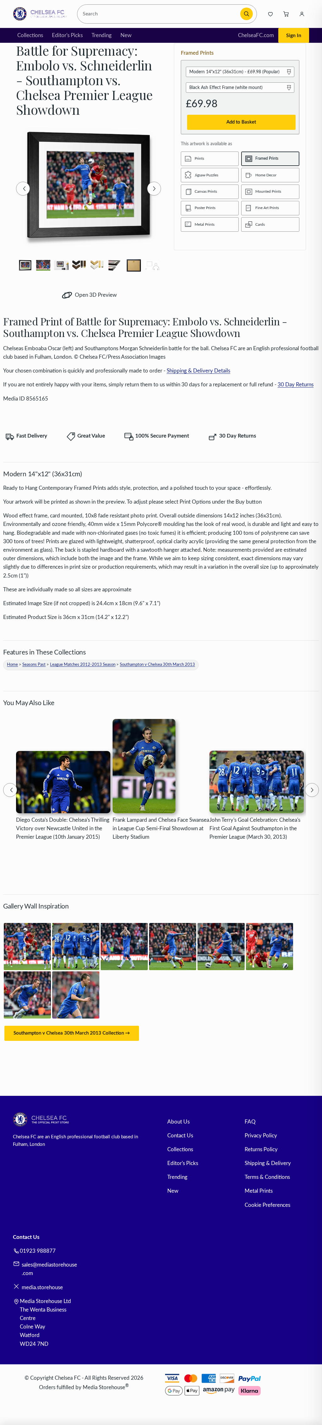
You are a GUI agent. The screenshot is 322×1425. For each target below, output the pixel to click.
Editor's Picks (67, 35)
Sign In (293, 35)
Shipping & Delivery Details (198, 370)
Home (12, 665)
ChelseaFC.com (256, 35)
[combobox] (159, 13)
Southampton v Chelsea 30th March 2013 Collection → (72, 1033)
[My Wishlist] (270, 14)
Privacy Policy (261, 1135)
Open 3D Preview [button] (95, 295)
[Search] (246, 14)
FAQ (250, 1121)
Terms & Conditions (267, 1177)
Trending (102, 35)
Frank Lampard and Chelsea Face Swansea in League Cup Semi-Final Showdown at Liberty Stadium (161, 828)
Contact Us (180, 1135)
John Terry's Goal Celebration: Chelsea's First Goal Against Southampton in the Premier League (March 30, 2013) (254, 828)
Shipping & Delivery (268, 1163)
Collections (30, 35)
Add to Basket (241, 122)
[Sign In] (302, 14)
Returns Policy (261, 1149)
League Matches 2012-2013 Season (82, 665)
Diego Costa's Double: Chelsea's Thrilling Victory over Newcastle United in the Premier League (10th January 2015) (62, 828)
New (125, 35)
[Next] (154, 189)
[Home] (41, 14)
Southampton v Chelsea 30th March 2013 (157, 665)
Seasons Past (34, 665)
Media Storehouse (104, 1387)
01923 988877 (38, 1251)
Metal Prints (259, 1191)
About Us (178, 1121)
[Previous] (23, 189)
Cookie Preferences (267, 1205)
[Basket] (286, 14)
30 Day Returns (296, 384)
